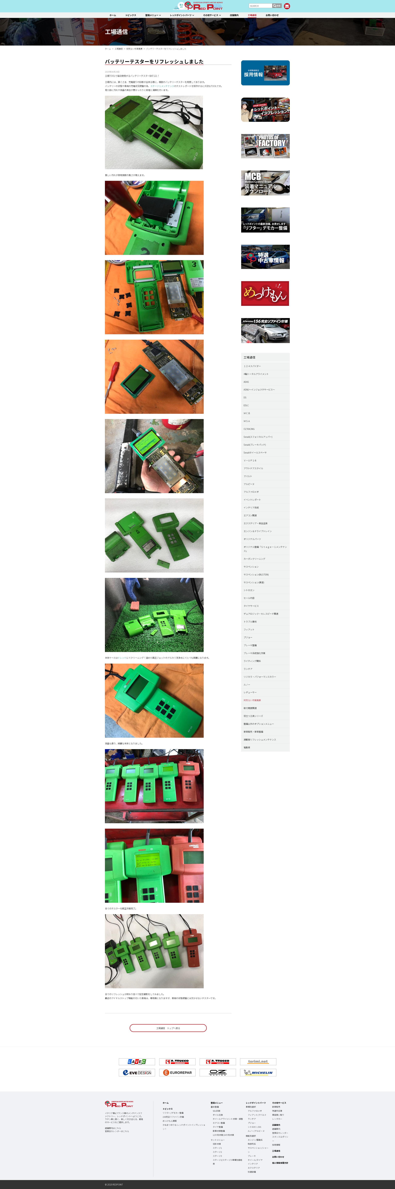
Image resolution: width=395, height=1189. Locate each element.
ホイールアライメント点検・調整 (228, 1118)
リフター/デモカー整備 (173, 1112)
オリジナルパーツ (252, 539)
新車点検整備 (219, 1130)
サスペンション (251, 566)
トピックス (130, 15)
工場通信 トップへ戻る (168, 1028)
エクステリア (254, 1167)
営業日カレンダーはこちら (117, 1131)
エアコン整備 (219, 1122)
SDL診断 (216, 1110)
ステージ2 (217, 1151)
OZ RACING (249, 428)
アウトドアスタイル (253, 468)
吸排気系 (252, 1143)
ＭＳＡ (247, 421)
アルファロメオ (251, 491)
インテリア (253, 1163)
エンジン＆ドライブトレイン (258, 531)
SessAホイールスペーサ (255, 452)
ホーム (113, 15)
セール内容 (249, 598)
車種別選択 (251, 1106)
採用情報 (276, 1144)
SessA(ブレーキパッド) (255, 444)
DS (245, 397)
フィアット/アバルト (257, 1114)
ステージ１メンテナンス (162, 86)
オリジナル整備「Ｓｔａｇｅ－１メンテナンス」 (265, 548)
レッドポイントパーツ (180, 15)
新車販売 (276, 1106)
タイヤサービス (251, 605)
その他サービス (210, 15)
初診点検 (217, 1143)
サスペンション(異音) (254, 582)
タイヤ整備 (218, 1126)
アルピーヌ (249, 484)
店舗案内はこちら (113, 1128)
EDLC (246, 405)
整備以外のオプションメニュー (259, 723)
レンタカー (277, 1118)
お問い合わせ (272, 15)
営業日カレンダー (280, 1132)
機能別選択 (251, 1135)
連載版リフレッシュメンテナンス (260, 739)
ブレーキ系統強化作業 (254, 653)
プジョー (248, 637)
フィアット (249, 629)
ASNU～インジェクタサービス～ (259, 389)
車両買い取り (278, 1114)
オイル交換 (218, 1114)
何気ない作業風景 (252, 700)
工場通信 (252, 15)
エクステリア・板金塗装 (255, 523)
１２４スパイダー (252, 366)
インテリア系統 (251, 507)
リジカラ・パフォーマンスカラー (260, 676)
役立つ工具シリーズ (253, 715)
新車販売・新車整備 (253, 731)
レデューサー (250, 692)
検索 (278, 5)
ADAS (246, 381)
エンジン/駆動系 (255, 1139)
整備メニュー (151, 15)
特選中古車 (277, 1110)
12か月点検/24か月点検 (223, 1134)
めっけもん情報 (170, 1120)
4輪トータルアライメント (256, 373)
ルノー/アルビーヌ (256, 1130)
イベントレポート (252, 499)
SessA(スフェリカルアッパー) (258, 436)
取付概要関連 (250, 708)
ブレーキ (252, 1155)
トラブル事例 (250, 621)
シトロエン (249, 590)
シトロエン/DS (254, 1126)
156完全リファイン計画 (173, 1116)
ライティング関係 (252, 661)
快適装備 (252, 1171)
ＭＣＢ (247, 413)
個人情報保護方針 (280, 1162)
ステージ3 (217, 1155)
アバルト (248, 476)
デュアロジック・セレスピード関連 (261, 613)
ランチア (248, 668)
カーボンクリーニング (254, 558)
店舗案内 (234, 15)
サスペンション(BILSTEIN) (256, 574)
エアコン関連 (250, 515)
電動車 (247, 747)
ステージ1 (217, 1147)
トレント (122, 657)
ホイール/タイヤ (255, 1159)
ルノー (247, 684)
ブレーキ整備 (250, 645)
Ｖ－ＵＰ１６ (250, 460)
